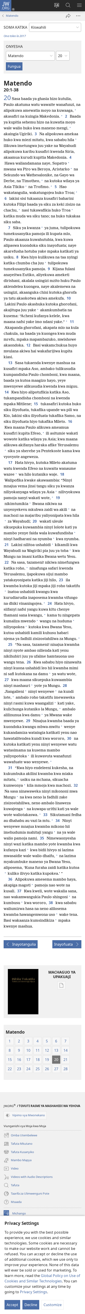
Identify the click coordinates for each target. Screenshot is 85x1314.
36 (10, 879)
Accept (12, 1304)
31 (10, 768)
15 (36, 404)
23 (61, 580)
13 (10, 363)
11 (72, 321)
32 (76, 785)
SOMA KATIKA (15, 27)
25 (10, 644)
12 (28, 345)
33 (45, 814)
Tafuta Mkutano (18, 1144)
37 (19, 891)
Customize (53, 1304)
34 (58, 820)
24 (50, 603)
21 (7, 545)
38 (51, 903)
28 (65, 685)
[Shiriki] (68, 15)
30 (69, 738)
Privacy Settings (33, 1291)
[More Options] (78, 15)
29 (28, 721)
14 (7, 392)
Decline (30, 1304)
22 (7, 562)
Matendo (12, 16)
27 (7, 679)
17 (10, 462)
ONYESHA (14, 46)
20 (7, 97)
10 (69, 298)
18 (62, 474)
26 (29, 662)
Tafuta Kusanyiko (19, 1152)
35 (42, 838)
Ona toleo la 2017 (15, 36)
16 (70, 421)
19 (58, 498)
